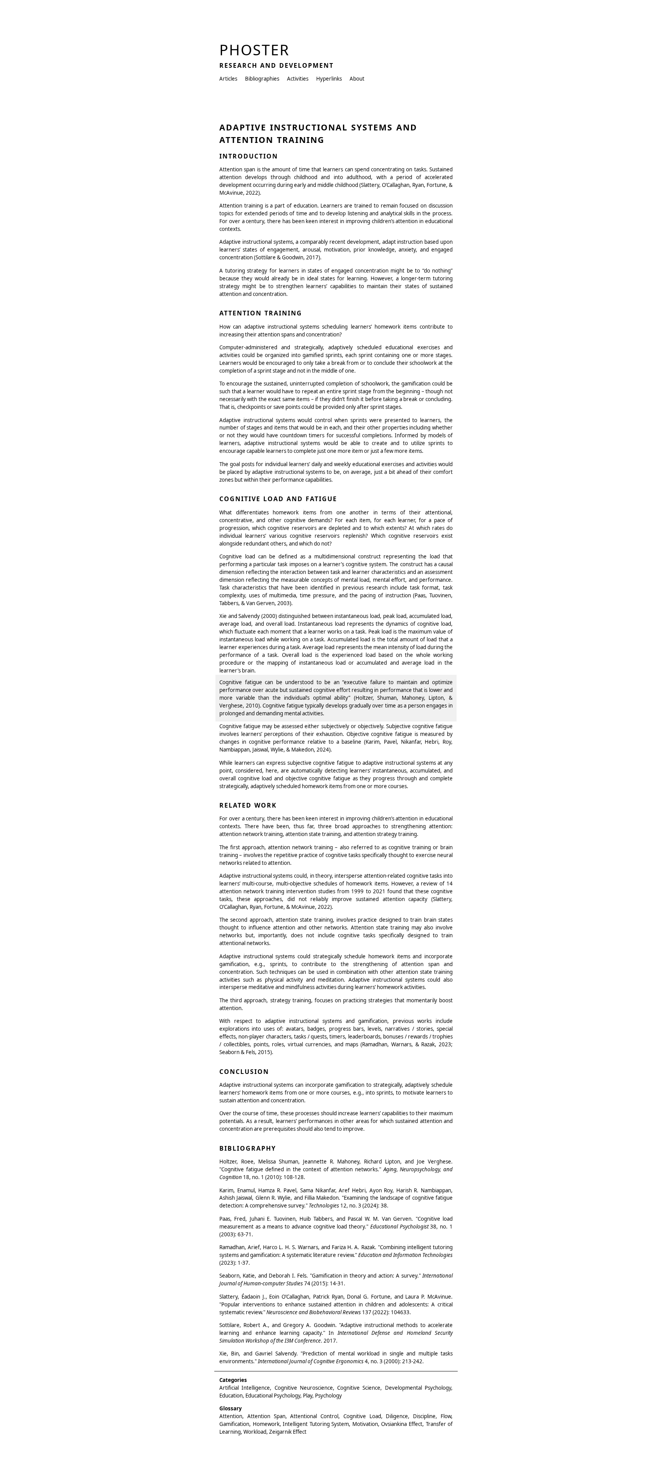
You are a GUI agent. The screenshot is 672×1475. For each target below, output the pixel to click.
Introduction (248, 156)
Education (231, 1395)
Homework (266, 1423)
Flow (446, 1416)
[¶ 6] (214, 764)
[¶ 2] (214, 206)
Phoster (254, 50)
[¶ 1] (214, 170)
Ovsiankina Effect (401, 1423)
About (357, 78)
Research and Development (276, 65)
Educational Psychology (272, 1395)
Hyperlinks (329, 78)
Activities (297, 78)
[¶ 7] (214, 1022)
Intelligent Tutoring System (316, 1423)
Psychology (328, 1395)
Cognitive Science (358, 1387)
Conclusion (244, 1071)
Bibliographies (262, 78)
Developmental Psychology (418, 1387)
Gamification (234, 1423)
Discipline (424, 1416)
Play (307, 1395)
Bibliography (247, 1148)
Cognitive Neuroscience (304, 1387)
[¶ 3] (214, 243)
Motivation (365, 1423)
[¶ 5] (214, 465)
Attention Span (266, 1416)
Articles (228, 78)
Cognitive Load (362, 1416)
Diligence (397, 1416)
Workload (254, 1431)
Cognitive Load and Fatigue (278, 499)
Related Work (248, 805)
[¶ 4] (214, 271)
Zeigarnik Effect (287, 1431)
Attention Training (260, 313)
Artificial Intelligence (244, 1387)
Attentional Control (314, 1416)
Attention (230, 1416)
